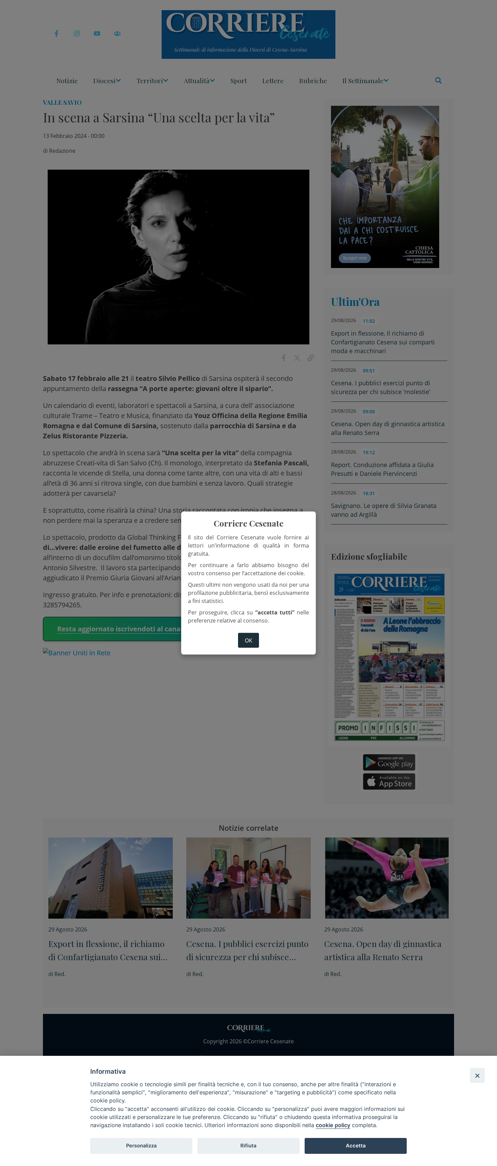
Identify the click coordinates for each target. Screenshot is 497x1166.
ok (248, 640)
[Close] (477, 1075)
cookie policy (333, 1125)
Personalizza (141, 1146)
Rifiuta (248, 1146)
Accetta (355, 1146)
